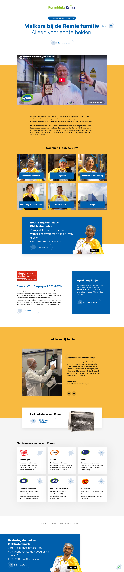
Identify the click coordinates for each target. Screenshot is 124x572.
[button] (110, 26)
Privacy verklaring (65, 523)
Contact (76, 523)
